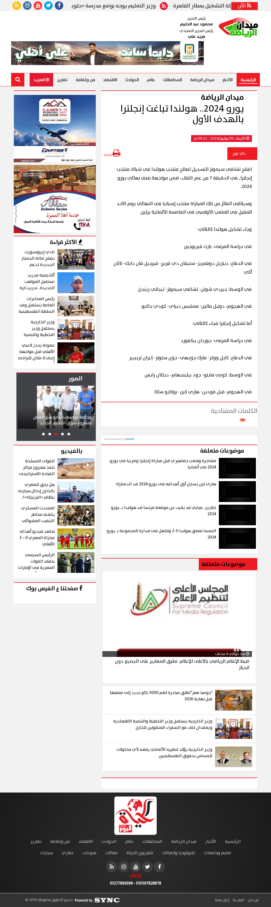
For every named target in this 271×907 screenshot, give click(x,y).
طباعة (108, 155)
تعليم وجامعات (217, 853)
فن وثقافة (85, 79)
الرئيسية (248, 79)
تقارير (62, 79)
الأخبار (227, 79)
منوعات (90, 853)
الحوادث (132, 79)
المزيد (40, 79)
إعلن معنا (222, 900)
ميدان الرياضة (202, 79)
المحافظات (172, 79)
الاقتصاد (110, 79)
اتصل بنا (238, 900)
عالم (151, 79)
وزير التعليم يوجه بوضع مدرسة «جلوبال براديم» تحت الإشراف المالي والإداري (88, 6)
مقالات (111, 853)
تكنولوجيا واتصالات (178, 853)
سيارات (46, 853)
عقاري (68, 853)
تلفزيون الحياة (140, 853)
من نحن (253, 900)
